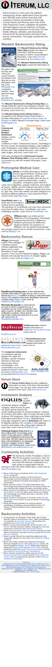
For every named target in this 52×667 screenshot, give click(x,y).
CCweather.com (24, 565)
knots (40, 293)
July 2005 (24, 544)
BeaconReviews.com (10, 347)
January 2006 (38, 544)
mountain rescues (23, 521)
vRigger (17, 299)
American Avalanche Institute (16, 555)
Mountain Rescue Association (30, 549)
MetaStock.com (31, 427)
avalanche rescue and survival (36, 330)
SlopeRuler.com (7, 569)
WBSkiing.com (20, 570)
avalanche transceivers (11, 345)
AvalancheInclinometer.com (15, 372)
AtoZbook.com (9, 447)
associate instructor (21, 530)
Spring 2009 (18, 547)
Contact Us (26, 562)
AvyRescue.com (8, 334)
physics (13, 295)
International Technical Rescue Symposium (22, 551)
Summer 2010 (34, 547)
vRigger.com (28, 258)
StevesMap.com (37, 59)
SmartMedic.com (40, 211)
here (40, 57)
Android (5, 100)
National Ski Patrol (34, 529)
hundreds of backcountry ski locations (24, 119)
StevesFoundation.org (10, 469)
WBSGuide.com (44, 569)
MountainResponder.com (12, 319)
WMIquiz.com (15, 231)
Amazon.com (27, 447)
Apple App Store (20, 196)
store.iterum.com (38, 389)
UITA (23, 484)
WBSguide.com (8, 87)
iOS (13, 100)
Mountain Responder (25, 523)
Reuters (26, 418)
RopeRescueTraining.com (12, 301)
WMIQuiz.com (32, 570)
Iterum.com (45, 565)
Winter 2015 (24, 545)
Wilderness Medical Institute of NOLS (26, 539)
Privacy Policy (35, 572)
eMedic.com (35, 565)
